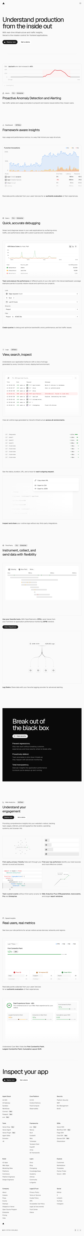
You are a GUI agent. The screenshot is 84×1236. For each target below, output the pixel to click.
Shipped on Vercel (8, 1207)
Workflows (5, 1109)
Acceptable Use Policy (37, 1204)
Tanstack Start (34, 1144)
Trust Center (34, 1209)
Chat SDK (62, 1135)
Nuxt (31, 1133)
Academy (33, 1174)
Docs (31, 1162)
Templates (60, 1168)
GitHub (59, 1192)
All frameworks (35, 1153)
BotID (59, 1109)
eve (5, 1117)
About (4, 1192)
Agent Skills (6, 1135)
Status (32, 1212)
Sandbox (5, 1106)
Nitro (31, 1138)
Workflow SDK (63, 1130)
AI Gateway (6, 1103)
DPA (31, 1201)
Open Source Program (9, 1209)
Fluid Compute (34, 1106)
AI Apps (5, 1162)
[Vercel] (3, 3)
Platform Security (62, 1100)
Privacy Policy (34, 1192)
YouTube (59, 1201)
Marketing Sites (7, 1168)
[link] (10, 42)
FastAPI (32, 1147)
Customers (60, 1162)
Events (4, 1201)
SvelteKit (32, 1135)
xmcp (31, 1150)
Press (4, 1198)
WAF (58, 1103)
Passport (7, 1114)
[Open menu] (80, 3)
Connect (7, 1111)
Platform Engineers (8, 1177)
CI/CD (32, 1100)
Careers (4, 1195)
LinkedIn (59, 1198)
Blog (31, 1165)
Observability (34, 1109)
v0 (3, 1141)
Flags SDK (60, 1133)
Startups (5, 1204)
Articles (32, 1177)
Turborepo (33, 1141)
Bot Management (62, 1106)
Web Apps (5, 1165)
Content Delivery (35, 1103)
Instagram (60, 1204)
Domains (5, 1138)
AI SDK (4, 1100)
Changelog (33, 1168)
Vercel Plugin (8, 1133)
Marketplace (61, 1165)
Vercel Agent (6, 1130)
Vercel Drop (8, 1127)
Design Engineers (8, 1180)
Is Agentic (33, 1182)
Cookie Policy (34, 1198)
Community (33, 1180)
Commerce (6, 1174)
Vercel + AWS (61, 1174)
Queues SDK (63, 1138)
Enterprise (5, 1212)
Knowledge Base (35, 1171)
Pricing (4, 1215)
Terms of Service (35, 1195)
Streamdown (61, 1141)
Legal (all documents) (37, 1207)
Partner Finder (61, 1171)
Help (4, 1218)
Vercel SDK (60, 1127)
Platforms (5, 1171)
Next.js (32, 1130)
